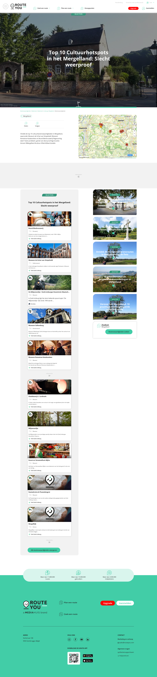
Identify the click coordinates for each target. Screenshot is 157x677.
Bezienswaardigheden (25, 111)
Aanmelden (125, 603)
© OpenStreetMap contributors (129, 157)
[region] (107, 136)
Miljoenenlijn (33, 428)
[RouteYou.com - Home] (18, 6)
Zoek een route (71, 614)
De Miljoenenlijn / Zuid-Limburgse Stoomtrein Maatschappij (50, 292)
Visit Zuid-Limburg (8, 104)
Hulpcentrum (124, 656)
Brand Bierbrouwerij (36, 228)
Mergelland (51, 111)
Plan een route (70, 602)
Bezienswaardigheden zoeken (119, 332)
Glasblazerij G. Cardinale (37, 396)
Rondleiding (119, 2)
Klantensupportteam (126, 652)
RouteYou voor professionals (134, 2)
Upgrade (133, 8)
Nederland (34, 111)
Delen (26, 126)
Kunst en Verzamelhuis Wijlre (39, 460)
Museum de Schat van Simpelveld (41, 260)
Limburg (46, 111)
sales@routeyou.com (126, 643)
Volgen (37, 126)
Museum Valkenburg (36, 325)
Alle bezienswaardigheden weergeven (44, 550)
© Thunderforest (118, 157)
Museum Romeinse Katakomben (40, 357)
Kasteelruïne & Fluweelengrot (39, 492)
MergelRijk (32, 524)
